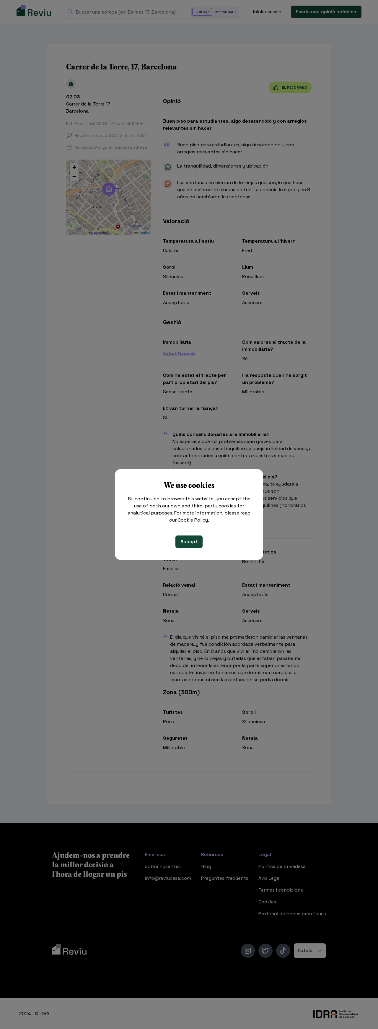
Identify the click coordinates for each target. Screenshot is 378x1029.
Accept (189, 541)
